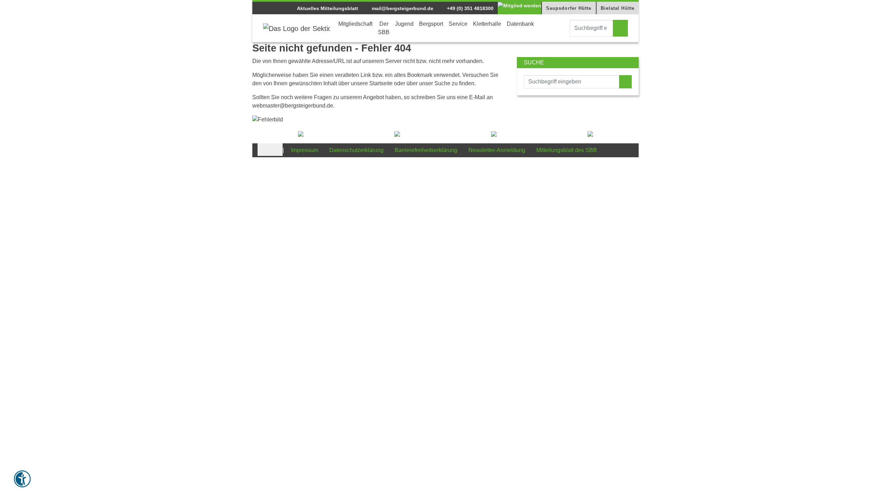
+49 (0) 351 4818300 (470, 8)
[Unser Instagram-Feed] (276, 149)
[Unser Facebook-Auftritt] (264, 149)
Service (458, 24)
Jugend (404, 24)
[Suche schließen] (563, 28)
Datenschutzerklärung (356, 150)
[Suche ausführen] (620, 28)
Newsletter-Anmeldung (496, 150)
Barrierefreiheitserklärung (426, 150)
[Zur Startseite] (296, 28)
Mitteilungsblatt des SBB (566, 150)
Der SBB (383, 28)
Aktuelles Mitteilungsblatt (327, 8)
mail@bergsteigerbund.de (401, 8)
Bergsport (431, 24)
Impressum (304, 150)
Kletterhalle (487, 24)
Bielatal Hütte (617, 8)
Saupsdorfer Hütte (569, 8)
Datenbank (520, 24)
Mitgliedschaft (355, 24)
